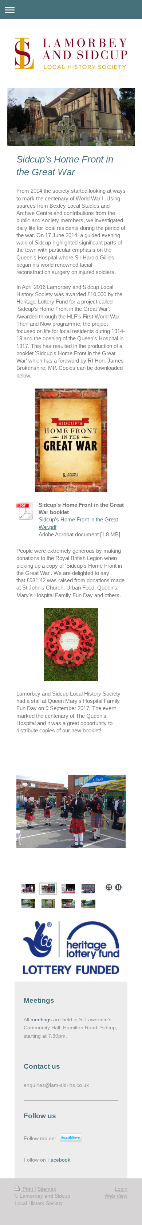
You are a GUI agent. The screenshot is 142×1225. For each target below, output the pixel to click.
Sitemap (47, 1189)
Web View (115, 1196)
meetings (41, 1019)
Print (28, 1189)
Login (121, 1189)
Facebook (58, 1160)
